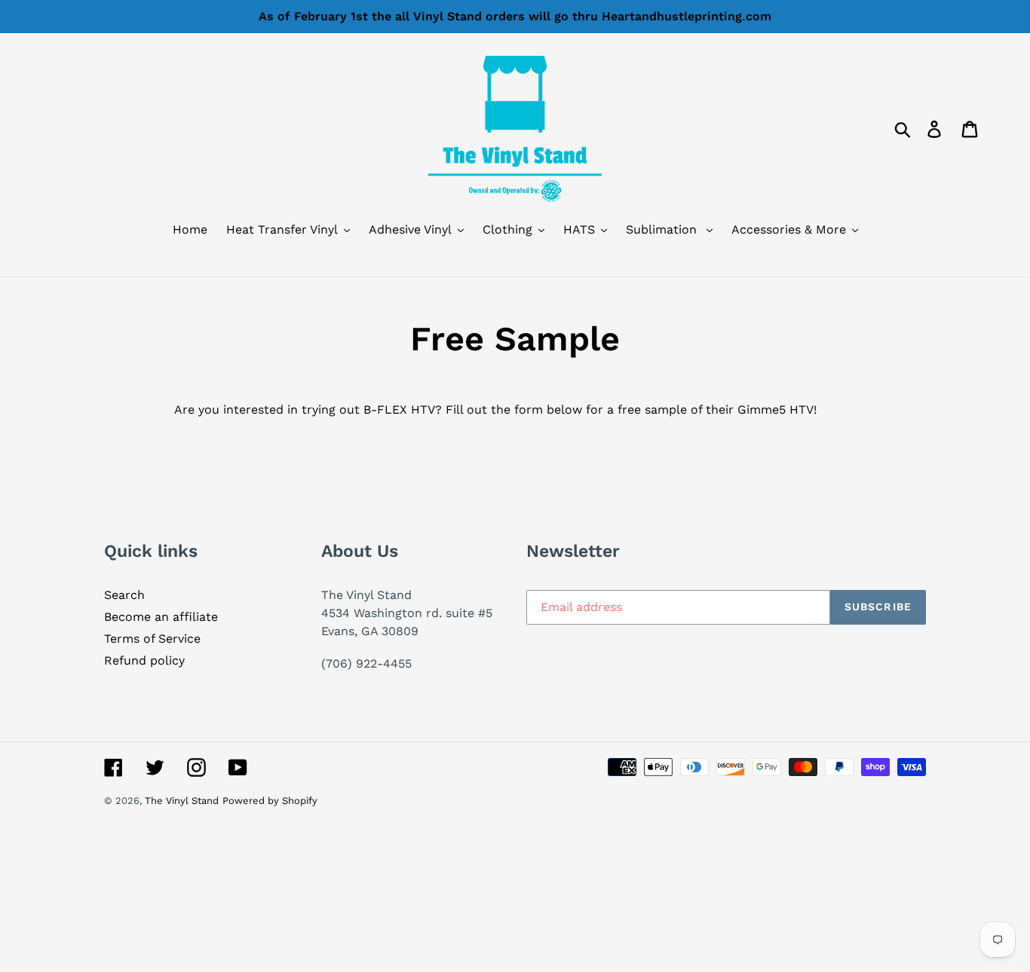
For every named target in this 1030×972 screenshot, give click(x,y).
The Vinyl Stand (182, 800)
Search (124, 595)
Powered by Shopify (269, 800)
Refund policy (144, 660)
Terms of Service (152, 638)
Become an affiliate (161, 617)
